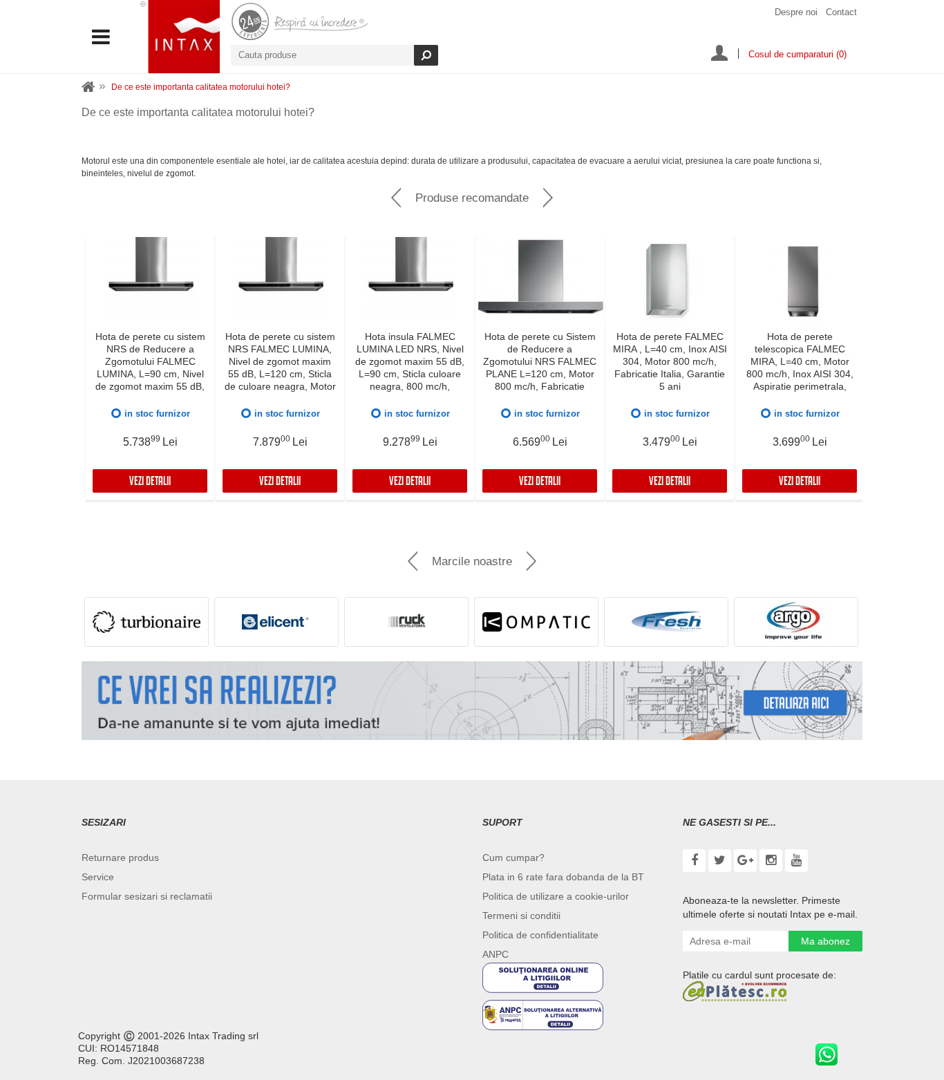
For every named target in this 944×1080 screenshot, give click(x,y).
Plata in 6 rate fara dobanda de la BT (563, 876)
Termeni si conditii (521, 915)
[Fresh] (666, 622)
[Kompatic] (536, 622)
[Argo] (796, 622)
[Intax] (180, 36)
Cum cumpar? (513, 857)
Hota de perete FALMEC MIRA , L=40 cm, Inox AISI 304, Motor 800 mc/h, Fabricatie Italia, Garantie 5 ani (670, 361)
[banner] (472, 700)
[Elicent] (276, 622)
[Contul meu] (719, 54)
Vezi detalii (150, 482)
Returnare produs (120, 857)
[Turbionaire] (146, 622)
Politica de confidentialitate (540, 934)
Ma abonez (825, 941)
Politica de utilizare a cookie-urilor (555, 896)
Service (98, 876)
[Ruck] (406, 622)
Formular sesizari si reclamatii (147, 896)
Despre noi (796, 12)
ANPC (495, 954)
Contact (841, 12)
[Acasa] (88, 87)
